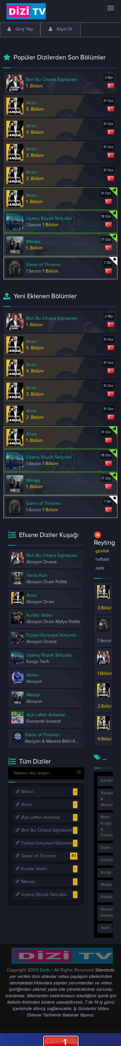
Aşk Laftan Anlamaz (40, 817)
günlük (102, 551)
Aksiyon (108, 781)
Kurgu (106, 873)
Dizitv (45, 970)
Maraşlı (27, 882)
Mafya (106, 885)
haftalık (102, 559)
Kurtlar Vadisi (33, 869)
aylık (100, 568)
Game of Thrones (38, 856)
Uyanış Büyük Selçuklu (43, 894)
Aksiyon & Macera (108, 799)
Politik (106, 897)
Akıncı (26, 792)
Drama (107, 860)
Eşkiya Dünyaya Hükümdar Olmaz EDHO (50, 843)
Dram (106, 848)
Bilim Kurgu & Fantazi (107, 826)
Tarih (105, 928)
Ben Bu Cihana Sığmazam (46, 830)
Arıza (25, 804)
